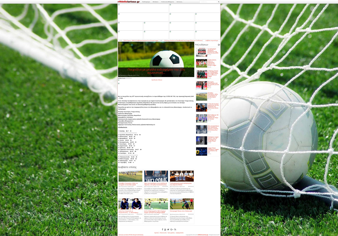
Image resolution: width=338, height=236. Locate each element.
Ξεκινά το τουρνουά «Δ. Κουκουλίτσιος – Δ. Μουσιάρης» (128, 211)
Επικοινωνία (163, 233)
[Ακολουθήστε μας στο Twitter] (168, 229)
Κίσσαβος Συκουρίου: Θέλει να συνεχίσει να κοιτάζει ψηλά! (128, 183)
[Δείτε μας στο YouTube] (165, 229)
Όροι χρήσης (171, 233)
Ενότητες (179, 2)
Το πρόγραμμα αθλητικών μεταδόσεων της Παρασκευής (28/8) (213, 51)
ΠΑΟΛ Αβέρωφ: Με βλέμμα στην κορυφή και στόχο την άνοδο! (213, 117)
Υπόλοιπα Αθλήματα (167, 2)
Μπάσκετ (155, 2)
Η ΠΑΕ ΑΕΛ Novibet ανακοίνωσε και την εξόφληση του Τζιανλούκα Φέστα (213, 106)
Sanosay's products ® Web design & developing (130, 234)
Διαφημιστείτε (180, 233)
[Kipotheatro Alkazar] (156, 80)
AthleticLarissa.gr (203, 234)
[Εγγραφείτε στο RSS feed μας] (175, 229)
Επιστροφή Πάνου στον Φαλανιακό (181, 211)
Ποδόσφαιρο (146, 2)
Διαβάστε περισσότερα (212, 40)
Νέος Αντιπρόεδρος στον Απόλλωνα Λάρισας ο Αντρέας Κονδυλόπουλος (155, 183)
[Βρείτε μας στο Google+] (171, 229)
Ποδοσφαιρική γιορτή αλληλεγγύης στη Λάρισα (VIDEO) (181, 183)
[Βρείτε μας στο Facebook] (162, 229)
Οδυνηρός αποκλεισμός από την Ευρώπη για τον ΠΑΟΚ (181, 40)
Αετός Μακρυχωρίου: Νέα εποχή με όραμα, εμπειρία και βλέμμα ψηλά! (155, 211)
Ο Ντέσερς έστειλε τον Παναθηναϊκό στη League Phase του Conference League (139, 40)
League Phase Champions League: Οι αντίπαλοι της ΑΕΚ (213, 150)
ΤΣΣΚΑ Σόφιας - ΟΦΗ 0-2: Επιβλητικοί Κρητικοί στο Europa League (212, 62)
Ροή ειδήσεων (201, 44)
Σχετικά (156, 233)
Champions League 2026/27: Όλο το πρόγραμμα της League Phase (213, 139)
